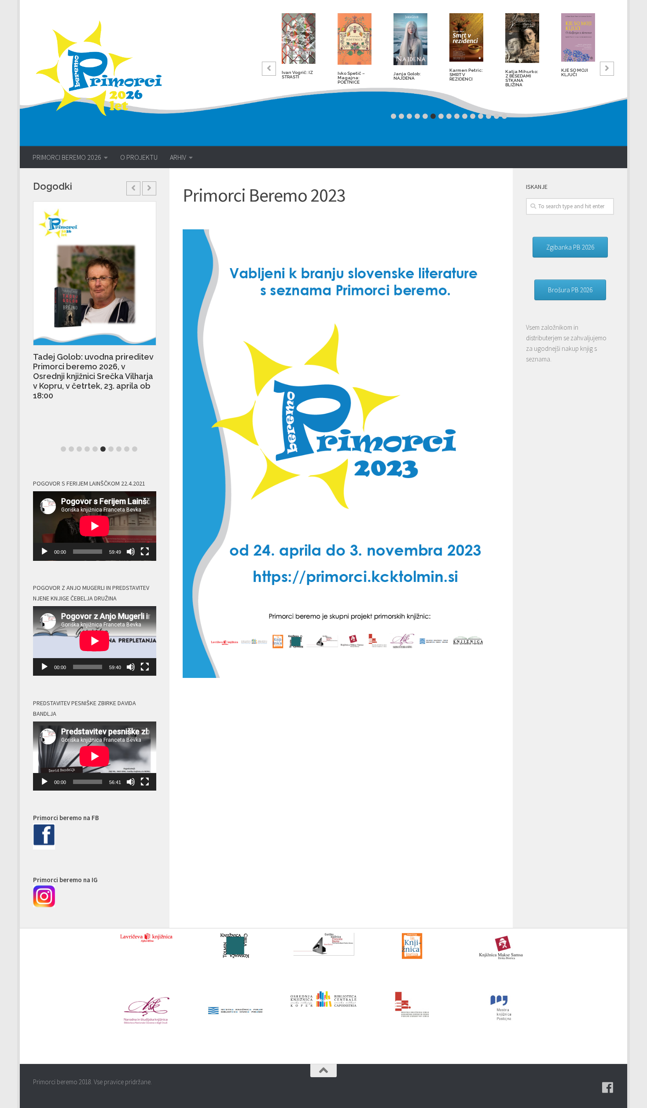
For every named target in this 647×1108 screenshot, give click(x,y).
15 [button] (504, 116)
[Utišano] (130, 551)
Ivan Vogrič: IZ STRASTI (297, 74)
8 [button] (449, 116)
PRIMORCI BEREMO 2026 (67, 157)
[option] (299, 49)
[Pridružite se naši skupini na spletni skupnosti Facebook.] (608, 1088)
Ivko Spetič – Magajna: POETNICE (351, 78)
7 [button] (441, 116)
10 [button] (464, 116)
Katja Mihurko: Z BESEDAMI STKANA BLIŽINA (521, 78)
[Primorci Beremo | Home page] (104, 68)
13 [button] (488, 116)
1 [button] (393, 116)
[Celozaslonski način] (144, 551)
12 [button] (480, 116)
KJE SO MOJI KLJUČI (574, 72)
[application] (94, 526)
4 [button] (417, 116)
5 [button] (425, 116)
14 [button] (496, 116)
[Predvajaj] (44, 551)
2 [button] (401, 116)
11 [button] (472, 116)
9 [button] (457, 116)
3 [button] (409, 116)
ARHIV (178, 157)
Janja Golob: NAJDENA (407, 76)
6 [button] (433, 116)
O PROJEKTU (139, 157)
